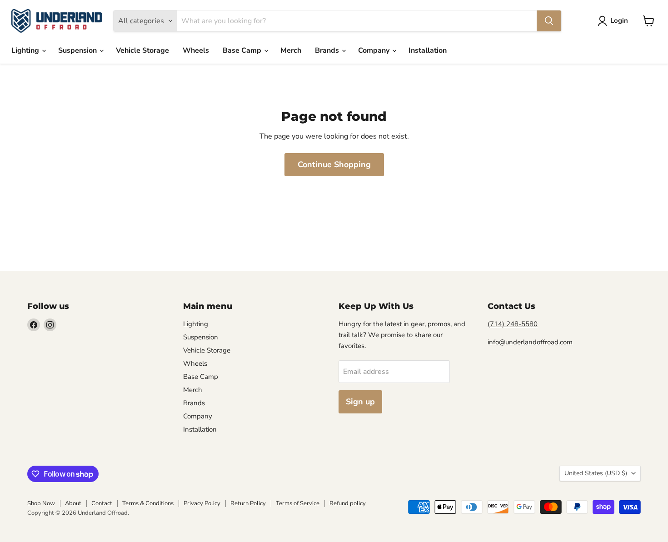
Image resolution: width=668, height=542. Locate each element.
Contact (101, 503)
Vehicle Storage (142, 50)
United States (595, 473)
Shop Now (41, 503)
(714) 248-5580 (513, 323)
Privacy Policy (202, 503)
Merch (290, 50)
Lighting (26, 50)
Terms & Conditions (148, 503)
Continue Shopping (334, 164)
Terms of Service (297, 503)
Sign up (360, 401)
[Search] (549, 20)
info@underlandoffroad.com (530, 342)
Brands (328, 50)
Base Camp (243, 50)
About (73, 503)
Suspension (78, 50)
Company (374, 50)
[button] (615, 20)
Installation (428, 50)
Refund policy (347, 503)
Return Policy (248, 503)
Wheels (196, 50)
